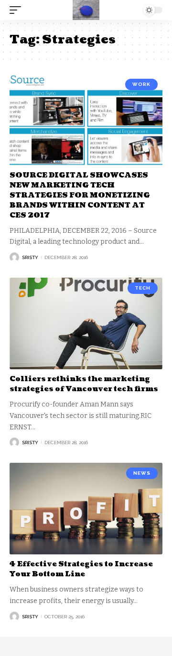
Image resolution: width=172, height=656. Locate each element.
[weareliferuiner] (86, 10)
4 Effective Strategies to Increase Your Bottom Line (81, 569)
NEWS (141, 473)
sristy (30, 257)
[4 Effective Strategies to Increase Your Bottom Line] (86, 508)
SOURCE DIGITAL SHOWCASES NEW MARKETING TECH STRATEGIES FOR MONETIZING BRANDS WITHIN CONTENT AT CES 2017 (80, 195)
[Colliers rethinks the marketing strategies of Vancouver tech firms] (86, 323)
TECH (142, 288)
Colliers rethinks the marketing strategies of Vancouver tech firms (84, 384)
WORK (141, 84)
